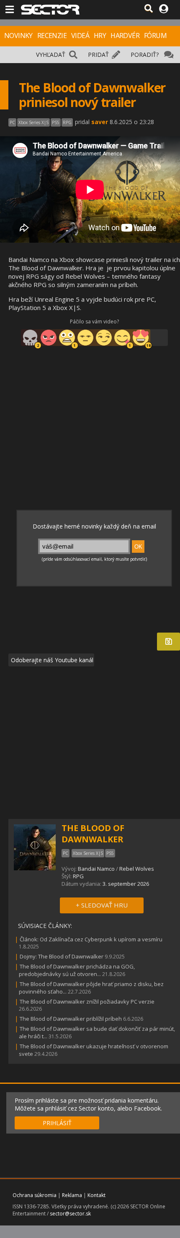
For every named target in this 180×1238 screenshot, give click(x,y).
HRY (100, 35)
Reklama (72, 1195)
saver (99, 122)
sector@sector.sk (70, 1213)
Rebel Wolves (136, 868)
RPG (78, 876)
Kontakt (96, 1195)
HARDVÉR (125, 35)
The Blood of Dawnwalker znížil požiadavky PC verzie (87, 1001)
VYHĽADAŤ (50, 54)
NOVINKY (18, 35)
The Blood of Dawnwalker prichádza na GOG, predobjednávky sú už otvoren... (77, 970)
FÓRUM (155, 35)
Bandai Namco (96, 868)
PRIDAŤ (98, 54)
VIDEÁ (80, 35)
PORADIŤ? (145, 54)
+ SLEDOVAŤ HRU (102, 905)
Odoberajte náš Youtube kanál (51, 660)
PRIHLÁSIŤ (57, 1123)
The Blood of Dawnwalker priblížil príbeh (71, 1018)
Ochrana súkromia (35, 1195)
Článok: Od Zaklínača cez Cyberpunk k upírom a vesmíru (91, 939)
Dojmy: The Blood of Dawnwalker (61, 956)
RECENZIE (52, 35)
